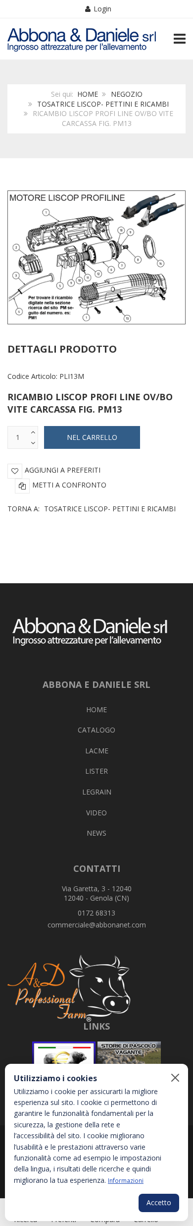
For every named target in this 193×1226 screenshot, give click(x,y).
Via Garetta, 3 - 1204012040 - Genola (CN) (97, 893)
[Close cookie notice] (175, 1078)
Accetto (158, 1202)
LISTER (96, 771)
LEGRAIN (96, 792)
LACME (96, 750)
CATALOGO (96, 730)
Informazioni (126, 1180)
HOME (87, 94)
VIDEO (96, 812)
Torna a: (91, 508)
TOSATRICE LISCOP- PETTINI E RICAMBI (103, 104)
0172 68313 (96, 913)
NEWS (96, 833)
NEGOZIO (127, 94)
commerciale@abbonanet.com (97, 924)
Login (102, 8)
